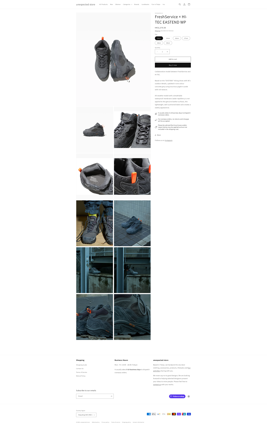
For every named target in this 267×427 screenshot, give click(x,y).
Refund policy (95, 422)
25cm (169, 38)
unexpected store (85, 422)
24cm (159, 38)
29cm (168, 43)
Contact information (138, 422)
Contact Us (80, 368)
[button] (127, 4)
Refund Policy (80, 376)
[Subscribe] (111, 396)
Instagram (168, 140)
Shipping (157, 30)
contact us (157, 384)
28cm (159, 43)
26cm (177, 38)
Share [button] (159, 135)
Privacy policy (105, 422)
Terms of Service (81, 372)
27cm (186, 38)
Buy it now (173, 65)
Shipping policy (126, 422)
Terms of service (115, 422)
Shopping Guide (81, 365)
